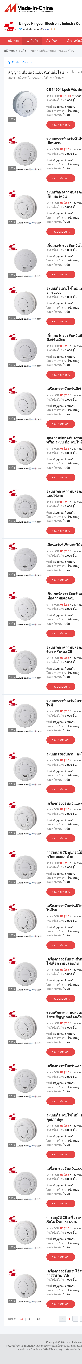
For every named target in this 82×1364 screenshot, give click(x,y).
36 (29, 1319)
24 (21, 1319)
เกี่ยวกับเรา (52, 40)
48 (38, 1319)
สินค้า (34, 40)
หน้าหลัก (13, 40)
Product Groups (21, 62)
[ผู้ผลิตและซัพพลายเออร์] (29, 7)
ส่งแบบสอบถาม (61, 125)
